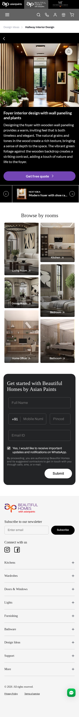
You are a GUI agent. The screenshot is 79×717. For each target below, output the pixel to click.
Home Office (19, 358)
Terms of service (32, 693)
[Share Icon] (68, 51)
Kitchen (55, 257)
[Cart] (72, 15)
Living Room (19, 270)
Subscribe (63, 529)
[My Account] (55, 15)
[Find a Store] (63, 15)
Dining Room (19, 303)
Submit (58, 473)
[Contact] (47, 15)
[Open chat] (71, 693)
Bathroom (55, 358)
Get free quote (37, 176)
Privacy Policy (11, 693)
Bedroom (55, 312)
